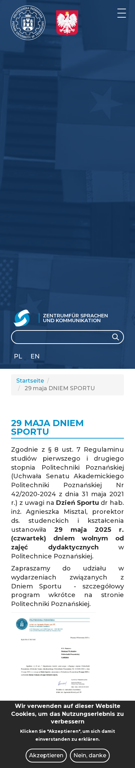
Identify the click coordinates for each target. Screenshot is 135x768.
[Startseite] (28, 23)
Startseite (30, 380)
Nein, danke (89, 755)
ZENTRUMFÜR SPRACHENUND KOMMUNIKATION (75, 318)
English (35, 358)
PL (18, 356)
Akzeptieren (46, 755)
